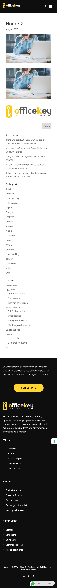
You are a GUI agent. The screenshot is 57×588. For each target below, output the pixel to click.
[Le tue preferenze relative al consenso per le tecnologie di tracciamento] (54, 441)
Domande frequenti (17, 342)
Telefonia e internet (17, 311)
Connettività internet (14, 495)
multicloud (11, 235)
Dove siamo (11, 534)
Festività (10, 216)
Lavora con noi (13, 329)
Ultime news (11, 539)
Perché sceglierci (16, 293)
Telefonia (10, 258)
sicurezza (10, 249)
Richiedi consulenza (14, 549)
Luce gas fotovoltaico (18, 320)
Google (9, 221)
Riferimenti (13, 338)
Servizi (11, 453)
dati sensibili (12, 202)
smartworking (12, 254)
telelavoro (11, 263)
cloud (8, 188)
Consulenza (11, 193)
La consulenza (14, 463)
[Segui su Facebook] (28, 576)
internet (10, 226)
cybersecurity (12, 198)
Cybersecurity (15, 315)
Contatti (10, 334)
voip (8, 268)
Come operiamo (15, 298)
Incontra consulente (18, 302)
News (8, 240)
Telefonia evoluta (13, 490)
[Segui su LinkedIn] (24, 576)
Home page (11, 285)
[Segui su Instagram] (33, 576)
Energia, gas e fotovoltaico (17, 505)
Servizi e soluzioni (14, 307)
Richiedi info (29, 388)
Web (8, 272)
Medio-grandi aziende (15, 510)
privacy (9, 244)
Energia (9, 212)
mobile (9, 230)
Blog (8, 347)
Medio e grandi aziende (19, 325)
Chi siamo (10, 289)
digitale (9, 207)
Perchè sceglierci (15, 458)
